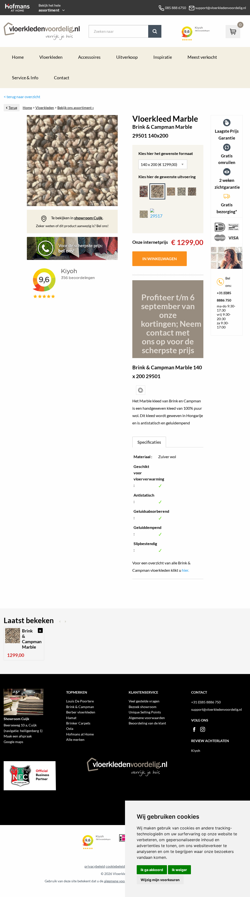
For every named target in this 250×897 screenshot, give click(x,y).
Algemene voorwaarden (147, 718)
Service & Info (25, 77)
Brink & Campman (80, 707)
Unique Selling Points (145, 712)
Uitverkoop (127, 57)
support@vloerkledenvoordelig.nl (216, 709)
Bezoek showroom (142, 707)
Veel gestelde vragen (144, 701)
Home (18, 57)
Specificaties (149, 442)
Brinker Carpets (78, 723)
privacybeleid (94, 866)
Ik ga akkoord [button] (152, 870)
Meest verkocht (202, 57)
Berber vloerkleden (80, 712)
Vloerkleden (50, 57)
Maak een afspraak (18, 736)
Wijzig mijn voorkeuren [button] (160, 880)
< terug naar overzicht (22, 96)
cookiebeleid (115, 866)
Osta (69, 728)
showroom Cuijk (88, 217)
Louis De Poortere (80, 701)
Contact (61, 77)
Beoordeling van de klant (147, 723)
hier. (185, 570)
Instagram (203, 729)
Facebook (194, 729)
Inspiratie (162, 57)
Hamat (71, 718)
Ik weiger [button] (179, 870)
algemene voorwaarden (121, 881)
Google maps (13, 742)
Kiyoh (195, 750)
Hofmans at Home (80, 734)
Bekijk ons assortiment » (75, 108)
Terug (13, 108)
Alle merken (75, 739)
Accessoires (89, 57)
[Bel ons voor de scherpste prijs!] (72, 250)
